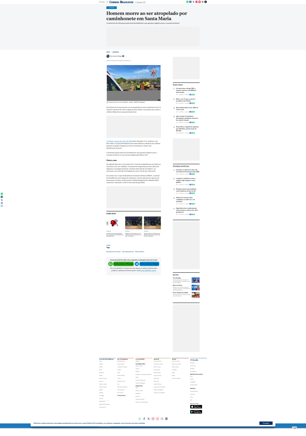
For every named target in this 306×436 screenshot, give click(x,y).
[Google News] (202, 2)
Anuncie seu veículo (176, 364)
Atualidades (193, 382)
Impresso (139, 386)
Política (101, 367)
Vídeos (173, 372)
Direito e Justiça (103, 384)
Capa (100, 361)
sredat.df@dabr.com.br (148, 270)
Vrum (174, 359)
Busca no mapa (157, 367)
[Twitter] (193, 2)
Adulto (137, 377)
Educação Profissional (122, 387)
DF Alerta (192, 363)
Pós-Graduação (120, 389)
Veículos (137, 371)
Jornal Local (193, 365)
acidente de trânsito (114, 251)
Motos (173, 375)
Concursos (121, 395)
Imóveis (137, 368)
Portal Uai (192, 394)
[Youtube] (199, 2)
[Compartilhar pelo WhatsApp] (194, 95)
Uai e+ (191, 397)
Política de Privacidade (104, 404)
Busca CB (138, 396)
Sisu (118, 384)
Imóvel (156, 359)
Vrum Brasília (193, 371)
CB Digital (138, 393)
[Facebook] (190, 2)
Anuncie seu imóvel (158, 364)
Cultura (119, 378)
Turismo (101, 398)
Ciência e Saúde (102, 387)
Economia (101, 372)
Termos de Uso (102, 407)
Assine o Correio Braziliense (142, 402)
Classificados (140, 364)
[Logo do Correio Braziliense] (121, 2)
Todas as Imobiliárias (158, 389)
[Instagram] (196, 2)
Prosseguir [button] (266, 423)
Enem (118, 372)
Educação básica (121, 361)
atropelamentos (128, 251)
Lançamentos (157, 369)
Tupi (191, 400)
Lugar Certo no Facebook (159, 387)
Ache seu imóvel (157, 361)
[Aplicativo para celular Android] (196, 411)
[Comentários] (2, 207)
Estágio (119, 369)
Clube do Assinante (140, 399)
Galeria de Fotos (157, 384)
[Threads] (205, 2)
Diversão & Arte (103, 378)
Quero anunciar (139, 365)
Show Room (156, 378)
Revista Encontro (196, 374)
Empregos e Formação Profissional (143, 374)
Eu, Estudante (122, 359)
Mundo (100, 375)
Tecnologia (101, 395)
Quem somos (102, 401)
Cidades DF (115, 52)
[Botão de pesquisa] (107, 2)
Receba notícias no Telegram (149, 264)
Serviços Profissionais (140, 380)
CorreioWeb (140, 359)
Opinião (101, 389)
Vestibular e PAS (121, 381)
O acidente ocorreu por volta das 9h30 (119, 141)
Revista (192, 379)
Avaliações (174, 369)
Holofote (101, 392)
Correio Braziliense (106, 359)
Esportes (101, 381)
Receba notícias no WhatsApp (123, 264)
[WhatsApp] (187, 2)
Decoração (156, 381)
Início (108, 52)
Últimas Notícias (121, 375)
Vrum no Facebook (176, 378)
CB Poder (192, 368)
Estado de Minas (194, 391)
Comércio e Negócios (140, 383)
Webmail (138, 361)
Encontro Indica (193, 384)
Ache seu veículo (176, 361)
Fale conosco (120, 392)
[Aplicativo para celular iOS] (196, 406)
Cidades (101, 364)
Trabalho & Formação (122, 367)
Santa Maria (140, 251)
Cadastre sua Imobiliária (159, 392)
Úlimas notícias (157, 372)
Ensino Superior (120, 364)
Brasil (100, 369)
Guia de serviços (157, 375)
